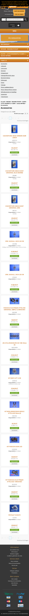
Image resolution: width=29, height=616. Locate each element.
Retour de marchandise (14, 563)
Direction (3, 71)
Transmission (4, 96)
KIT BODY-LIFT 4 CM (14, 378)
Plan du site (14, 565)
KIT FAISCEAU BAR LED (14, 446)
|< (2, 118)
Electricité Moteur (5, 78)
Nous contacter (14, 561)
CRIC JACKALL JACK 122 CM (14, 241)
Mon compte (15, 579)
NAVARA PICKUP (16, 101)
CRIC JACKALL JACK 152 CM (14, 274)
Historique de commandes (14, 581)
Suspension (4, 94)
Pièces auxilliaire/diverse (7, 87)
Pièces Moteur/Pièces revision (9, 89)
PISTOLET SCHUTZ (14, 515)
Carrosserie (4, 68)
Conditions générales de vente (14, 556)
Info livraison (14, 552)
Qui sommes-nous (14, 549)
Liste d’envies (14, 583)
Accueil (3, 101)
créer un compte (19, 14)
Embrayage (4, 80)
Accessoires (4, 63)
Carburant (3, 66)
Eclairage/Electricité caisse (8, 75)
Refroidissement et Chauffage (8, 92)
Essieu (2, 82)
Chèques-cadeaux (14, 571)
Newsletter (14, 585)
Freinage (3, 85)
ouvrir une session (19, 11)
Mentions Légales (14, 554)
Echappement (4, 73)
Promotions (14, 573)
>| (18, 118)
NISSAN (8, 101)
